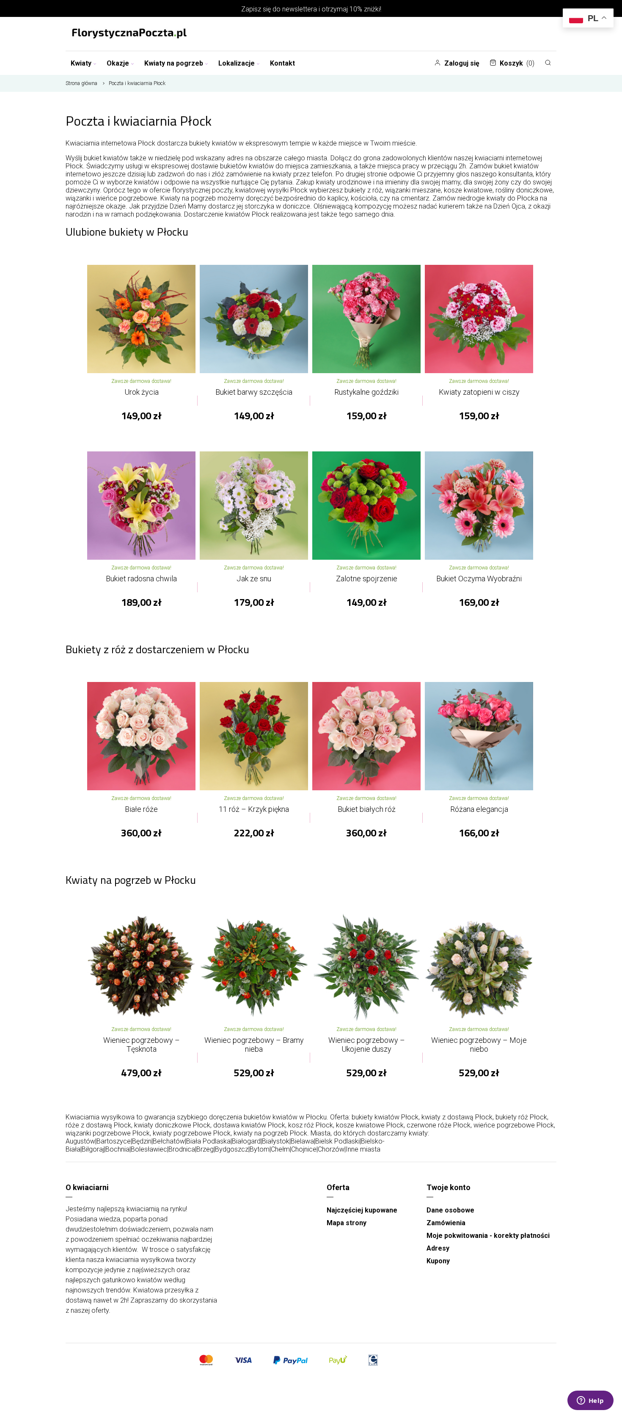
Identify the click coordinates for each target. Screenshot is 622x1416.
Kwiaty (81, 63)
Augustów (80, 1141)
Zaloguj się (461, 63)
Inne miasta (363, 1149)
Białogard (246, 1141)
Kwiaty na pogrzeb (173, 63)
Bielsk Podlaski (337, 1141)
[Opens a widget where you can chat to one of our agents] (590, 1401)
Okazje (118, 63)
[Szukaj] (547, 62)
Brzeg (205, 1149)
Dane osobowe (450, 1210)
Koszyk (517, 63)
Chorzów (331, 1149)
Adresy (438, 1248)
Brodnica (181, 1149)
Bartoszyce (113, 1141)
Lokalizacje (236, 63)
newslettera (299, 9)
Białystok (275, 1141)
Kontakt (282, 63)
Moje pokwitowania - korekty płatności (488, 1236)
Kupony (438, 1261)
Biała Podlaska (208, 1141)
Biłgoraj (93, 1149)
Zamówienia (446, 1223)
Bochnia (117, 1149)
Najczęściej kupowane (362, 1210)
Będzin (141, 1141)
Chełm (280, 1149)
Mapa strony (346, 1223)
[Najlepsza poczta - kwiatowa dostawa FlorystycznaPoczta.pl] (129, 34)
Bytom (260, 1149)
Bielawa (302, 1141)
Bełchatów (169, 1141)
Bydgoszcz (231, 1149)
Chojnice (304, 1149)
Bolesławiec (149, 1149)
